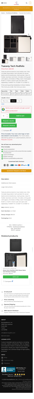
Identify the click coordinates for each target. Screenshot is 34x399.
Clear (2, 103)
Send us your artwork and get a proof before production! (17, 109)
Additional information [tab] (8, 183)
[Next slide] (29, 34)
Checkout (7, 363)
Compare (6, 130)
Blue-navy (6, 101)
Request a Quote (8, 121)
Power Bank (17, 228)
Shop (5, 357)
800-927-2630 (5, 336)
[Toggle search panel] (26, 3)
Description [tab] (5, 179)
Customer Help (8, 360)
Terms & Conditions (25, 379)
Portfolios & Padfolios (11, 13)
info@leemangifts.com (8, 333)
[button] (30, 3)
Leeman (18, 230)
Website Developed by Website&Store (21, 389)
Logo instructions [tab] (6, 187)
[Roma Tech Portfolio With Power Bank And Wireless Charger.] (16, 253)
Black (13, 101)
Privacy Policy (27, 381)
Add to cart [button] (16, 276)
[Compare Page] (11, 130)
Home (3, 13)
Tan (19, 101)
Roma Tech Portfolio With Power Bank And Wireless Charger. (14, 271)
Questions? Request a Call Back (16, 170)
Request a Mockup (9, 125)
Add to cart (20, 116)
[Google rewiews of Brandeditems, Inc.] (16, 375)
